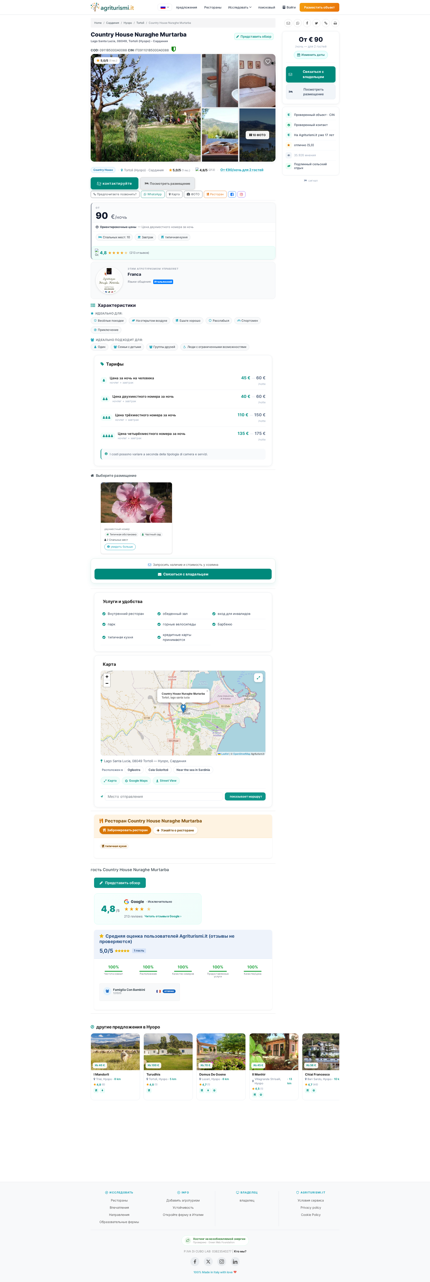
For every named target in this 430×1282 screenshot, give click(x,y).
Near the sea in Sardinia (193, 770)
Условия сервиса (311, 1200)
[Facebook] (307, 23)
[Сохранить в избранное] (267, 61)
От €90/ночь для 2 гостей (241, 170)
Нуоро (128, 22)
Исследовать (238, 7)
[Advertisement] (215, 1143)
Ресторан (217, 194)
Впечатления (119, 1207)
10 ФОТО (259, 135)
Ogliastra (134, 770)
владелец (247, 1200)
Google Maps (138, 780)
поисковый (266, 7)
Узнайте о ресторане (177, 830)
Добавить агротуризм (183, 1200)
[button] (183, 708)
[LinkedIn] (235, 1261)
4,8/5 (207, 170)
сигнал (312, 180)
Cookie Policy (311, 1215)
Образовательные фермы (119, 1222)
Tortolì (140, 22)
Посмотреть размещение (170, 183)
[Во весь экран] (258, 677)
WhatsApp (154, 194)
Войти (291, 7)
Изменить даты (313, 54)
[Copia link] (326, 23)
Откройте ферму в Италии (183, 1215)
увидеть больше (122, 546)
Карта (176, 194)
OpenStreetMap (241, 753)
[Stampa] (335, 23)
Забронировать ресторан (127, 830)
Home (98, 22)
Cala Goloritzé (158, 770)
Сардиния (112, 22)
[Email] (288, 23)
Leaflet (225, 753)
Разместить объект (319, 7)
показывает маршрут (246, 796)
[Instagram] (241, 194)
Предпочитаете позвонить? (117, 194)
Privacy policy (311, 1207)
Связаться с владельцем (185, 574)
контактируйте (117, 183)
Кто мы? (240, 1251)
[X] (316, 23)
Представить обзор (255, 36)
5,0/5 (181, 170)
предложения (186, 7)
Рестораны (212, 7)
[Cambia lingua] (165, 7)
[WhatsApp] (298, 23)
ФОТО (195, 194)
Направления (119, 1215)
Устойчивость (183, 1207)
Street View (168, 780)
